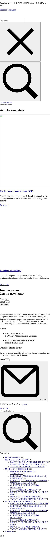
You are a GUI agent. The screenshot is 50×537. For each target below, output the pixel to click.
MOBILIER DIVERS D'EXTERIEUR (26, 464)
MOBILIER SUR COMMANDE (19, 501)
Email (2, 302)
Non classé (9, 531)
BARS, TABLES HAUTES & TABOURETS (29, 504)
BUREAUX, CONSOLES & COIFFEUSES (28, 480)
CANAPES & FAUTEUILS (22, 483)
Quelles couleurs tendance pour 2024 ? (16, 191)
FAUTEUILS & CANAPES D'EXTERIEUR (29, 462)
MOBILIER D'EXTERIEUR (17, 460)
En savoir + (4, 205)
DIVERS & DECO (13, 457)
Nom (2, 299)
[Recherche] (20, 81)
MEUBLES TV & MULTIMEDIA (24, 497)
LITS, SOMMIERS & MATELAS (24, 490)
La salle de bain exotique (10, 271)
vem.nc (25, 404)
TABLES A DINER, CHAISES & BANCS (28, 499)
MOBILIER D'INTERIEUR (17, 469)
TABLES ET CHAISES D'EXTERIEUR (27, 467)
